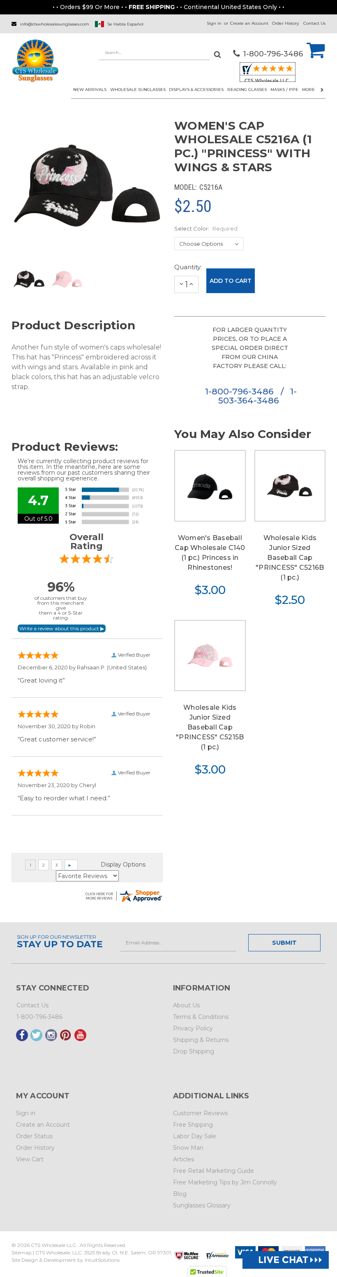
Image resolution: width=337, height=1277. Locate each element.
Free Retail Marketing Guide (213, 1170)
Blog (180, 1194)
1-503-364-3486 (257, 395)
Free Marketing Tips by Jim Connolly (225, 1182)
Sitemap (22, 1252)
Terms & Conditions (201, 1017)
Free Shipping (193, 1124)
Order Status (34, 1136)
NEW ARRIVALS (89, 89)
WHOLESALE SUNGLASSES (138, 89)
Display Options (123, 864)
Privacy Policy (193, 1028)
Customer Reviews (200, 1113)
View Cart (30, 1159)
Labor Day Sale (194, 1136)
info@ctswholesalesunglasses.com (54, 24)
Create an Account (249, 23)
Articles (183, 1159)
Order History (285, 23)
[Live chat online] (285, 1260)
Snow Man (188, 1147)
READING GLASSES (247, 89)
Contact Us (314, 23)
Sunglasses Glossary (202, 1205)
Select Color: (206, 228)
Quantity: (186, 267)
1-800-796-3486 (240, 391)
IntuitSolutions (102, 1260)
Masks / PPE (284, 89)
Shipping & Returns (201, 1040)
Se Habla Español (125, 24)
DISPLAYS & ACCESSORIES (196, 89)
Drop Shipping (193, 1051)
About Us (186, 1005)
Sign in (214, 23)
